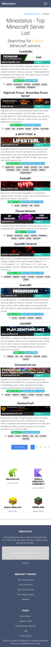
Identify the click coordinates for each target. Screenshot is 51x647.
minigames (31, 87)
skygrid (23, 395)
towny (47, 395)
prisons (10, 235)
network (34, 235)
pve (21, 356)
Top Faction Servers (25, 590)
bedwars (34, 170)
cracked (19, 167)
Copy (38, 62)
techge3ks (36, 84)
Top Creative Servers (25, 595)
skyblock (16, 277)
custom (36, 129)
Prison (46, 14)
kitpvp (26, 167)
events (36, 205)
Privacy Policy (25, 636)
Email (25, 626)
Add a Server (25, 616)
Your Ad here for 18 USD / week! (25, 553)
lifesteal (34, 167)
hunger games (26, 172)
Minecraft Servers (32, 14)
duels (18, 170)
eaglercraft (9, 167)
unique (14, 238)
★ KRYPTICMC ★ (25, 134)
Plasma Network (25, 211)
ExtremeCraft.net (25, 364)
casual (25, 279)
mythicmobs (20, 87)
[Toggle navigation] (45, 3)
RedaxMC (25, 178)
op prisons (18, 235)
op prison (36, 238)
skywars (42, 170)
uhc (40, 167)
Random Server (25, 621)
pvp (13, 129)
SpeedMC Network (25, 244)
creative (27, 84)
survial (47, 277)
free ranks (44, 129)
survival (7, 395)
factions (22, 318)
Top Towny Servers (25, 580)
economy (20, 129)
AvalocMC (25, 285)
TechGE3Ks (25, 51)
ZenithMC (25, 323)
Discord (25, 563)
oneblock (7, 277)
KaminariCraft (25, 403)
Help (25, 631)
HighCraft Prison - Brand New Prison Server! (25, 94)
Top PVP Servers (25, 585)
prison (9, 84)
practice (26, 170)
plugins (28, 129)
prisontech (18, 84)
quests (44, 84)
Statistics (25, 599)
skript (26, 235)
